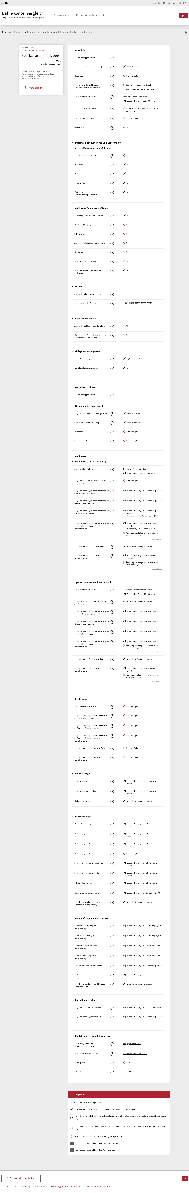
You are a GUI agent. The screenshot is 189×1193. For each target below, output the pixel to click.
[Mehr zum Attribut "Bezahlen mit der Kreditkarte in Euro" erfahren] (112, 748)
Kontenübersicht (86, 15)
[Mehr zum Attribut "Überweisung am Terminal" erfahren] (112, 844)
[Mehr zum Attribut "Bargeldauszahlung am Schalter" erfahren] (112, 1017)
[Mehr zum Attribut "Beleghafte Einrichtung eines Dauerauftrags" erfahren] (112, 926)
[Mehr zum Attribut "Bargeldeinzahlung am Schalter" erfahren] (112, 1008)
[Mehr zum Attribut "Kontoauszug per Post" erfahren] (112, 781)
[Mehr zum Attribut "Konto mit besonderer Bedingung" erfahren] (112, 216)
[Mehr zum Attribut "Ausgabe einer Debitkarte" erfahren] (112, 97)
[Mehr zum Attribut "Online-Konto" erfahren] (112, 128)
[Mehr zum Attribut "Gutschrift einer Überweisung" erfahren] (112, 893)
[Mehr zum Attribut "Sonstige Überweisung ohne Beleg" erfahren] (112, 863)
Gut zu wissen (62, 15)
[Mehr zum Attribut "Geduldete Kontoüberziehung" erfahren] (112, 423)
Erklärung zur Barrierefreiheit (66, 1186)
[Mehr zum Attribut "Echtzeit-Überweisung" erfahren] (112, 883)
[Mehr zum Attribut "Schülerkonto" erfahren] (112, 234)
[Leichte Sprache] (179, 3)
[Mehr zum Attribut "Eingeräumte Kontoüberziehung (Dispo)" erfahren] (112, 67)
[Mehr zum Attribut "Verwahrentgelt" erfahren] (112, 441)
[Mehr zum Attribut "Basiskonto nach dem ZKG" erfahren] (112, 156)
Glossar (107, 15)
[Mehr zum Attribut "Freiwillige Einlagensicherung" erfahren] (112, 368)
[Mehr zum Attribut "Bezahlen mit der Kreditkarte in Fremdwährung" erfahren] (112, 758)
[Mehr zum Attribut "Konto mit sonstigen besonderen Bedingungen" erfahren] (112, 271)
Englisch (155, 3)
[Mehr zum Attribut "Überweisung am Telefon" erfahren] (112, 854)
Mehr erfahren (157, 539)
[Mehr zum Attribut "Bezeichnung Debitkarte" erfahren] (112, 85)
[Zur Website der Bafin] (6, 3)
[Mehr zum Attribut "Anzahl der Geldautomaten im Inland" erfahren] (112, 326)
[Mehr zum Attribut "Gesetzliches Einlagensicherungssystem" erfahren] (112, 359)
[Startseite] (2, 32)
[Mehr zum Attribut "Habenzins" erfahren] (112, 76)
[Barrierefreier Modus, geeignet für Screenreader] (174, 3)
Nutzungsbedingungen (98, 1186)
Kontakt (5, 1186)
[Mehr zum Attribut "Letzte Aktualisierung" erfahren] (112, 1072)
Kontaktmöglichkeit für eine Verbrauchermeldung (33, 77)
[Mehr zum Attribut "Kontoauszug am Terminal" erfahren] (112, 791)
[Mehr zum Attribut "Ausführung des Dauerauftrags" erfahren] (112, 966)
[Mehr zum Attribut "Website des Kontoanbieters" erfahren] (112, 1054)
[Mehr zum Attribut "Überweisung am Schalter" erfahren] (112, 834)
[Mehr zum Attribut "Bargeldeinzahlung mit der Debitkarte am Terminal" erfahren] (112, 481)
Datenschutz (38, 1186)
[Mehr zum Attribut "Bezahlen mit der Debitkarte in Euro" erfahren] (112, 547)
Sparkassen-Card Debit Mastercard (140, 89)
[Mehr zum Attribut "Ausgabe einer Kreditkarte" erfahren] (112, 119)
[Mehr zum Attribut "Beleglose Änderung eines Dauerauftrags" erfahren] (112, 956)
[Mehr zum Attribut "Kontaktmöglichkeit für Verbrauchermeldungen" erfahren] (112, 1044)
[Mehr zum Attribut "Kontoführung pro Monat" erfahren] (112, 58)
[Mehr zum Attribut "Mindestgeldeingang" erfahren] (112, 225)
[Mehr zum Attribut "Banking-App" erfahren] (112, 183)
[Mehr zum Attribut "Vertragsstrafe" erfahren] (112, 1063)
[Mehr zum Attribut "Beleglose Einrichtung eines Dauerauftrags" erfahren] (112, 936)
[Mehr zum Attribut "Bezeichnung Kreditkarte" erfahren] (112, 109)
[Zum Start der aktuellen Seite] (185, 1178)
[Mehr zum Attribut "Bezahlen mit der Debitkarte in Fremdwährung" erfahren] (112, 556)
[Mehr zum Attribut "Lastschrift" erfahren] (112, 975)
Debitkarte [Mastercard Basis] (138, 85)
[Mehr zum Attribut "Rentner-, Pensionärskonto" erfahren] (112, 261)
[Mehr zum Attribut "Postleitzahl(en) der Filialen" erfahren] (112, 303)
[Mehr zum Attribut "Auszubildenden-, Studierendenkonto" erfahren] (112, 243)
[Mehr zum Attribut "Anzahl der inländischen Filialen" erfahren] (112, 294)
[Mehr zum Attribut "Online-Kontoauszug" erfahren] (112, 801)
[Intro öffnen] (185, 3)
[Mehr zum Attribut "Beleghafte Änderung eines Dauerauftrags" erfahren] (112, 946)
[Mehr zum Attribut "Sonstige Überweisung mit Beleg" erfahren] (112, 873)
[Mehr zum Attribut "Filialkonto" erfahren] (112, 165)
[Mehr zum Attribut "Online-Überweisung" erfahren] (112, 824)
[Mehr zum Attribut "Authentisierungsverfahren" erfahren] (112, 192)
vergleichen (35, 87)
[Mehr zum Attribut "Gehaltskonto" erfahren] (112, 252)
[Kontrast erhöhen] (163, 3)
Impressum (20, 1186)
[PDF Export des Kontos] (186, 32)
